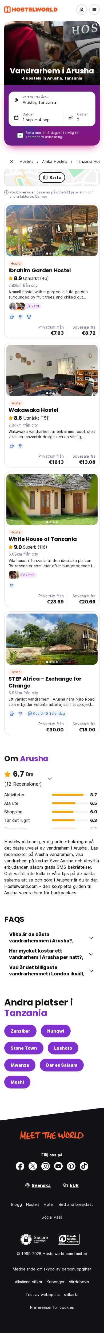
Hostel (16, 264)
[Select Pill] (81, 9)
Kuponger (56, 1282)
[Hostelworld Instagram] (45, 1166)
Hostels (33, 1204)
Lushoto (63, 1048)
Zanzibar (20, 1031)
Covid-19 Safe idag (49, 713)
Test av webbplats (43, 1294)
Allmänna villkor (29, 1282)
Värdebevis (79, 1282)
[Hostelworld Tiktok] (84, 1166)
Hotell (49, 1204)
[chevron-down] (49, 778)
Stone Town (24, 1048)
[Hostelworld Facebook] (20, 1166)
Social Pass (52, 1217)
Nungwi (55, 1031)
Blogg (16, 1204)
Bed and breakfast (76, 1204)
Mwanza (20, 1065)
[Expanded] (11, 161)
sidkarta (71, 1294)
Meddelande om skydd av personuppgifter (52, 1269)
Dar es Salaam (61, 1065)
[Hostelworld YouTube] (58, 1166)
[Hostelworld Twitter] (33, 1166)
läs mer (41, 196)
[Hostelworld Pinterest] (71, 1166)
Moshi (17, 1082)
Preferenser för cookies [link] (52, 1307)
